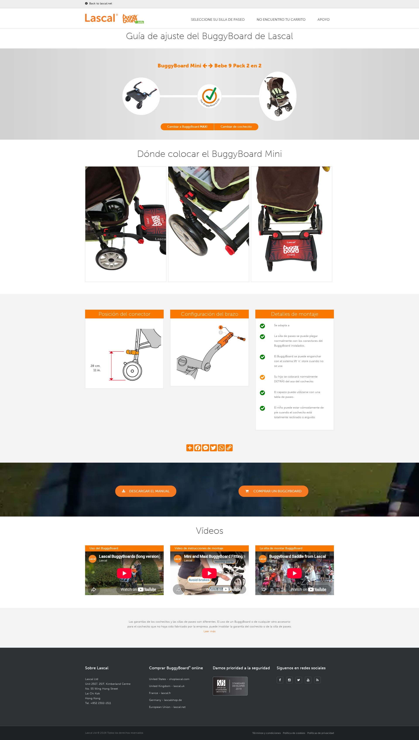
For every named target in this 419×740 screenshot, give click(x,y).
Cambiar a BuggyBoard (187, 127)
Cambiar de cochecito (236, 127)
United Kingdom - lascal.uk (167, 686)
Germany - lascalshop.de (165, 700)
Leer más (210, 631)
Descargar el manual (149, 491)
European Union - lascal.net (167, 707)
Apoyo (324, 19)
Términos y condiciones (266, 733)
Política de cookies (294, 733)
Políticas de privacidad (320, 733)
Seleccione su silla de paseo (218, 19)
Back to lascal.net (100, 3)
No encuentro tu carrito (281, 19)
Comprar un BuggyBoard (277, 491)
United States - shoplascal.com (169, 679)
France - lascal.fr (160, 693)
